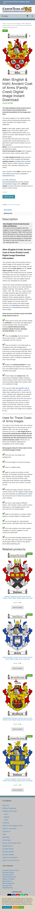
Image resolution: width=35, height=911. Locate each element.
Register (7, 817)
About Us (5, 805)
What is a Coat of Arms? (10, 860)
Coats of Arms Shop (9, 828)
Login (6, 814)
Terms (6, 820)
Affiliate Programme (9, 808)
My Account (6, 840)
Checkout (5, 823)
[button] (29, 36)
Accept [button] (21, 907)
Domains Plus (7, 885)
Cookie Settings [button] (7, 907)
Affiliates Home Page (9, 811)
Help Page (5, 837)
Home (4, 23)
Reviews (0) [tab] (8, 213)
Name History (7, 881)
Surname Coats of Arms (10, 870)
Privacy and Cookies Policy (11, 843)
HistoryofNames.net (9, 877)
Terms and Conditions (10, 857)
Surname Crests (7, 849)
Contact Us (6, 831)
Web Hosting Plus (8, 883)
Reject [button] (15, 907)
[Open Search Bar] (32, 16)
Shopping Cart (7, 846)
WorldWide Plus (7, 888)
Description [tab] (8, 210)
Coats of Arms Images (13, 23)
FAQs (4, 834)
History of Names (8, 879)
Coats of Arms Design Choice (12, 825)
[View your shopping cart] (27, 16)
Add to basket (8, 196)
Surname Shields (8, 854)
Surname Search (8, 852)
